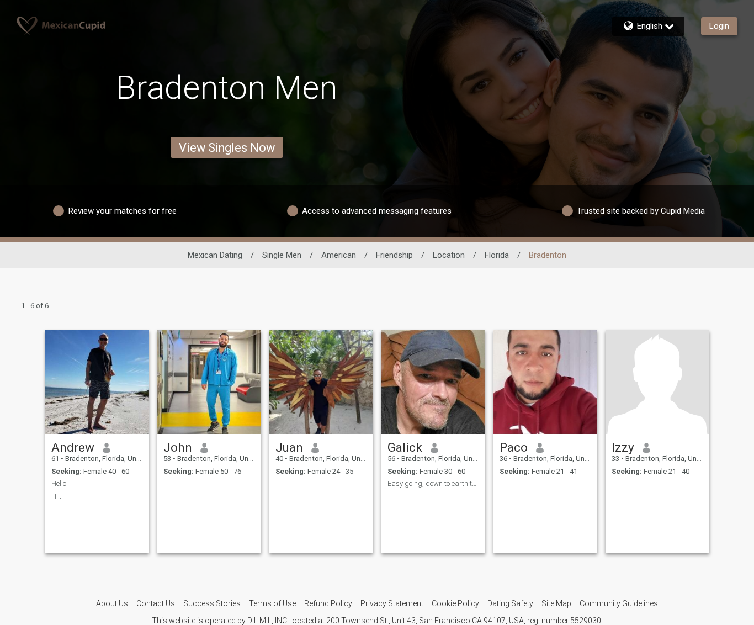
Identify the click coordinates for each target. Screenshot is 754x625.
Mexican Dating (215, 255)
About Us (112, 603)
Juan (289, 447)
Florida (497, 255)
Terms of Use (272, 603)
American (338, 255)
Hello (58, 483)
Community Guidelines (619, 603)
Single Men (281, 255)
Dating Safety (510, 603)
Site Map (556, 603)
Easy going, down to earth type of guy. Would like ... (433, 483)
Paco (514, 447)
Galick (404, 447)
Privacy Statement (391, 603)
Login (719, 26)
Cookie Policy (455, 603)
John (177, 447)
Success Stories (212, 603)
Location (449, 255)
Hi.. (56, 496)
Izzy (623, 447)
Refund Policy (328, 603)
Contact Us (155, 603)
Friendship (394, 255)
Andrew (72, 447)
